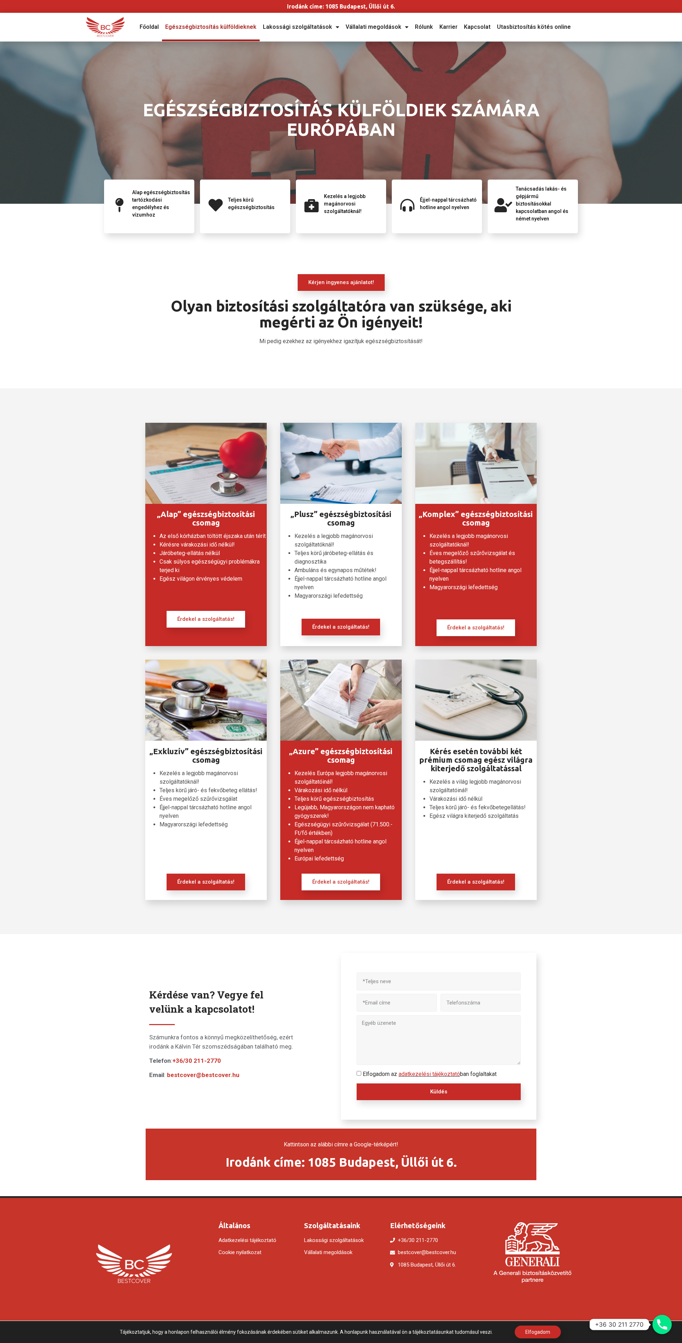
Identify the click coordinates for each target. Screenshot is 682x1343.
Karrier (448, 26)
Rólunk (424, 26)
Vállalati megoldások (373, 26)
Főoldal (149, 26)
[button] (341, 282)
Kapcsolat (477, 26)
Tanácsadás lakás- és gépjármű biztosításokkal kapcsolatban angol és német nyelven (542, 204)
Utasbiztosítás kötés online (534, 26)
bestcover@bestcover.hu (203, 1074)
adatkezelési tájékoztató (429, 1074)
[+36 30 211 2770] (662, 1324)
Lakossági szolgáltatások (297, 26)
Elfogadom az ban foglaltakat (430, 1074)
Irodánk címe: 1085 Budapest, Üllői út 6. (341, 6)
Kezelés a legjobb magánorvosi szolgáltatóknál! (345, 203)
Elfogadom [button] (537, 1332)
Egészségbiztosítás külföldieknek (210, 26)
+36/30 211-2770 (196, 1060)
